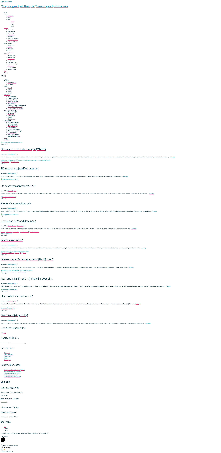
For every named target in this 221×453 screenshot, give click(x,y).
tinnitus (16, 307)
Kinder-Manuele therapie (11, 375)
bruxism (3, 231)
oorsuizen (10, 307)
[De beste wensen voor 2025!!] (9, 179)
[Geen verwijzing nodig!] (8, 308)
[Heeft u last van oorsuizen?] (9, 289)
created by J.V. (45, 433)
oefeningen (9, 231)
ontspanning (16, 231)
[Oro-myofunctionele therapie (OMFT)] (11, 142)
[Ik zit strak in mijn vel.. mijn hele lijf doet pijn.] (13, 272)
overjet (39, 160)
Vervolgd (172, 157)
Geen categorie (12, 154)
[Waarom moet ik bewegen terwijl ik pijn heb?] (13, 252)
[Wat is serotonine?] (6, 233)
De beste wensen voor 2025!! (12, 373)
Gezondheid (20, 225)
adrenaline (3, 270)
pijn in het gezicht (24, 231)
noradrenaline (15, 270)
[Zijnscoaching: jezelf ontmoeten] (10, 161)
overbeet (34, 160)
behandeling (4, 307)
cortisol (9, 270)
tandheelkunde (46, 160)
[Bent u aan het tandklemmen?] (10, 214)
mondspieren (10, 160)
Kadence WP (36, 433)
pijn (8, 251)
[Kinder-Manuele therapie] (8, 196)
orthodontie (28, 160)
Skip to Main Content (6, 1)
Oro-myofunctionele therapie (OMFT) (14, 369)
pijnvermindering (14, 251)
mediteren (3, 251)
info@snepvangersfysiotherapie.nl (10, 398)
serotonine (22, 251)
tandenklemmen (34, 231)
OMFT (16, 160)
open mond (21, 160)
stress (27, 251)
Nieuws (6, 358)
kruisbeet (3, 160)
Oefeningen (7, 359)
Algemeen (7, 353)
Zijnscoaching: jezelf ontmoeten (12, 371)
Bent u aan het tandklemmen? (12, 376)
